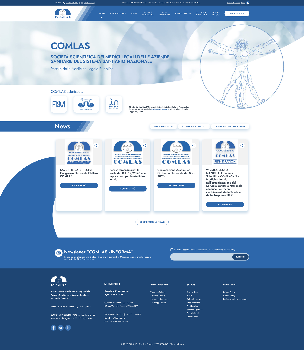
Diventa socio (236, 13)
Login (243, 3)
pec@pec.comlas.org (116, 321)
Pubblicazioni (192, 306)
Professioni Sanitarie (160, 109)
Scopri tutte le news (152, 222)
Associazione (192, 292)
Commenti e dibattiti (194, 126)
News (189, 295)
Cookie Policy (229, 295)
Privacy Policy (229, 249)
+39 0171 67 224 (72, 3)
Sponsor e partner (194, 309)
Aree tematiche (193, 302)
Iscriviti (240, 256)
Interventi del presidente (230, 126)
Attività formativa (194, 299)
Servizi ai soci (193, 313)
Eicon (181, 344)
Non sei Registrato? (233, 3)
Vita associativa (163, 126)
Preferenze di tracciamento (234, 299)
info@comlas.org (89, 3)
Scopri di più (79, 185)
